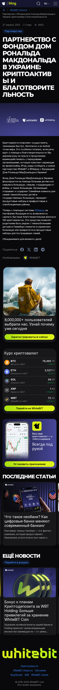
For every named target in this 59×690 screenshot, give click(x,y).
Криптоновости (29, 666)
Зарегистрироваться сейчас (29, 337)
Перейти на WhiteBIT (29, 408)
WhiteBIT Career (39, 674)
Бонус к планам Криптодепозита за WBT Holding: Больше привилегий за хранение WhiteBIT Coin (26, 611)
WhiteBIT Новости (18, 10)
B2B (27, 674)
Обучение (40, 670)
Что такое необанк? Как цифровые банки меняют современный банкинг (27, 521)
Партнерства (13, 31)
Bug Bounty (17, 674)
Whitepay (40, 210)
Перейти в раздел (16, 562)
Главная (4, 10)
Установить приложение (30, 464)
